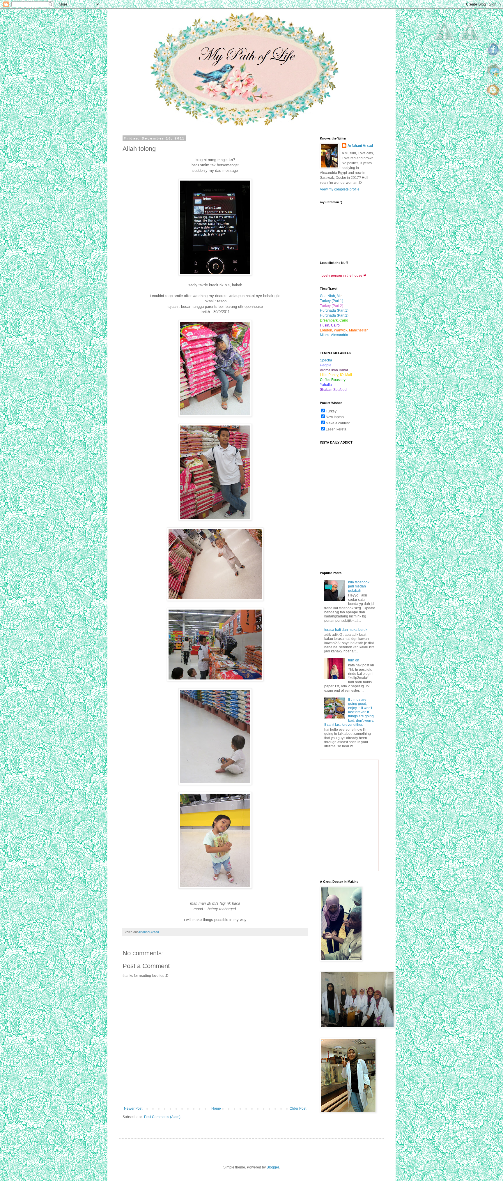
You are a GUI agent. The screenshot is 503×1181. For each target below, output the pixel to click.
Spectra (326, 360)
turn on (353, 660)
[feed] (493, 98)
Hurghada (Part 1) (334, 310)
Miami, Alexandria (334, 335)
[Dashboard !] (470, 59)
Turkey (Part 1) (331, 301)
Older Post (298, 1108)
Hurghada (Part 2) (334, 315)
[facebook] (493, 58)
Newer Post (133, 1108)
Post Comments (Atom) (162, 1117)
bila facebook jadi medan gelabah (358, 586)
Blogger (273, 1167)
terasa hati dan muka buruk (345, 630)
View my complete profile (339, 189)
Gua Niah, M (330, 296)
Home (216, 1108)
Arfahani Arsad (360, 146)
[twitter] (493, 78)
